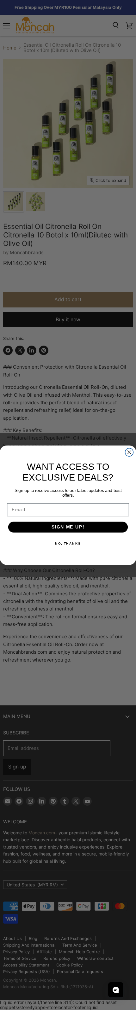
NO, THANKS (68, 543)
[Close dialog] (129, 452)
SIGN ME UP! (68, 526)
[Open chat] (115, 989)
